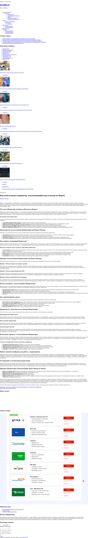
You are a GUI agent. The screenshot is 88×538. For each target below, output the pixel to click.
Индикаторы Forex (9, 30)
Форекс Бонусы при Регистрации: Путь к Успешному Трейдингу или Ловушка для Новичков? (21, 387)
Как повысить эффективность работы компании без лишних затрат (11, 147)
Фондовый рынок (9, 27)
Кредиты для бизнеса (12, 18)
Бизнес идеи (8, 22)
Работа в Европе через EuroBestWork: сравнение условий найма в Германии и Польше (22, 39)
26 (3, 533)
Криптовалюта (6, 28)
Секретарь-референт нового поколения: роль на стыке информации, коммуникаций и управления (24, 42)
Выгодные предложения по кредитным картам (13, 509)
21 (6, 532)
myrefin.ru (5, 5)
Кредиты (7, 13)
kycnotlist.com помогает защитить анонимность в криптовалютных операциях (12, 179)
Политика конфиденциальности (10, 511)
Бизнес (4, 20)
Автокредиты (11, 14)
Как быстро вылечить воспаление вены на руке (13, 43)
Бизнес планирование (10, 21)
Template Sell (25, 537)
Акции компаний (9, 26)
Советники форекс (9, 33)
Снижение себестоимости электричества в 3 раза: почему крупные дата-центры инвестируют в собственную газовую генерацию (21, 131)
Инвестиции (5, 25)
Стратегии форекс (9, 32)
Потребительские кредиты (13, 15)
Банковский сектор (7, 12)
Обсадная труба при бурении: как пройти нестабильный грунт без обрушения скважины (22, 40)
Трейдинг (5, 29)
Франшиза (10, 23)
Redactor (2, 198)
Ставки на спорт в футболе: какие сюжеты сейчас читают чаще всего (11, 163)
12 (3, 530)
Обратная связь (6, 510)
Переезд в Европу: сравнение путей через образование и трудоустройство (19, 38)
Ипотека (9, 16)
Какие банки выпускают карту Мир (8, 388)
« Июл (1, 536)
